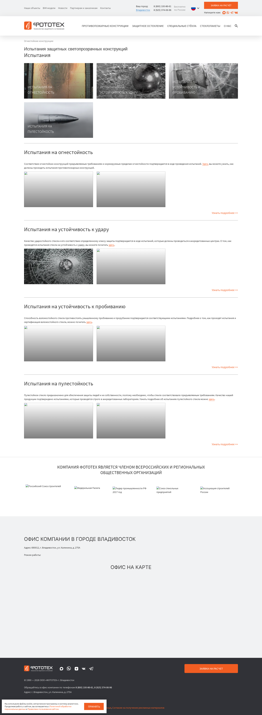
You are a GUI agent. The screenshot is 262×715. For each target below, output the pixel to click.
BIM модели (49, 8)
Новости (62, 8)
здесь (111, 244)
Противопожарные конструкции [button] (105, 26)
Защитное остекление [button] (148, 26)
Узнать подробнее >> (225, 213)
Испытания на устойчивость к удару (119, 90)
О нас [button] (227, 26)
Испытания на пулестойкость (41, 129)
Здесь (205, 163)
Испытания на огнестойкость (41, 90)
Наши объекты (32, 8)
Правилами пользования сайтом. (43, 709)
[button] (196, 8)
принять (94, 706)
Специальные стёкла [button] (181, 26)
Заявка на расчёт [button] (221, 5)
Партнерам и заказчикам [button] (83, 8)
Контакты (105, 8)
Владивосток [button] (143, 10)
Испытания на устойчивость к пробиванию (186, 87)
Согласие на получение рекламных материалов (138, 707)
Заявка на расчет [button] (211, 668)
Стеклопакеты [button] (210, 26)
